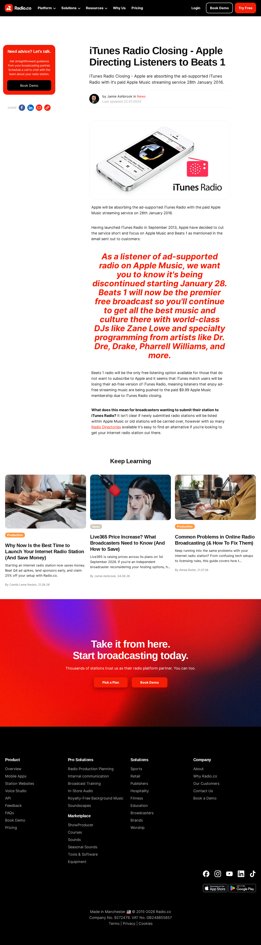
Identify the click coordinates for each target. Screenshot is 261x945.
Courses (75, 832)
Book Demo (219, 8)
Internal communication (88, 776)
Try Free (245, 8)
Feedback (13, 805)
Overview (13, 769)
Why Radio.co (205, 776)
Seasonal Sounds (82, 847)
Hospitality (139, 791)
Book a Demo (205, 798)
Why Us (119, 8)
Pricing (137, 8)
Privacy (129, 923)
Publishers (139, 783)
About (198, 769)
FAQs (9, 813)
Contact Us (203, 791)
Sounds (74, 839)
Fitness (136, 798)
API (8, 798)
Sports (136, 769)
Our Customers (206, 783)
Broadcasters (142, 813)
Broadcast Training (84, 783)
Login (195, 8)
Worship (137, 827)
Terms (114, 923)
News (141, 96)
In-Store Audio (80, 791)
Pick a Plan (110, 682)
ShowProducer (80, 825)
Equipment (77, 861)
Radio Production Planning (91, 769)
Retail (135, 776)
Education (139, 805)
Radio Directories (106, 427)
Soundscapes (79, 805)
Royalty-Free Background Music (95, 798)
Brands (136, 820)
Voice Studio (16, 791)
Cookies (146, 923)
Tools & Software (83, 854)
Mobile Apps (15, 776)
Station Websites (19, 783)
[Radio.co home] (18, 8)
